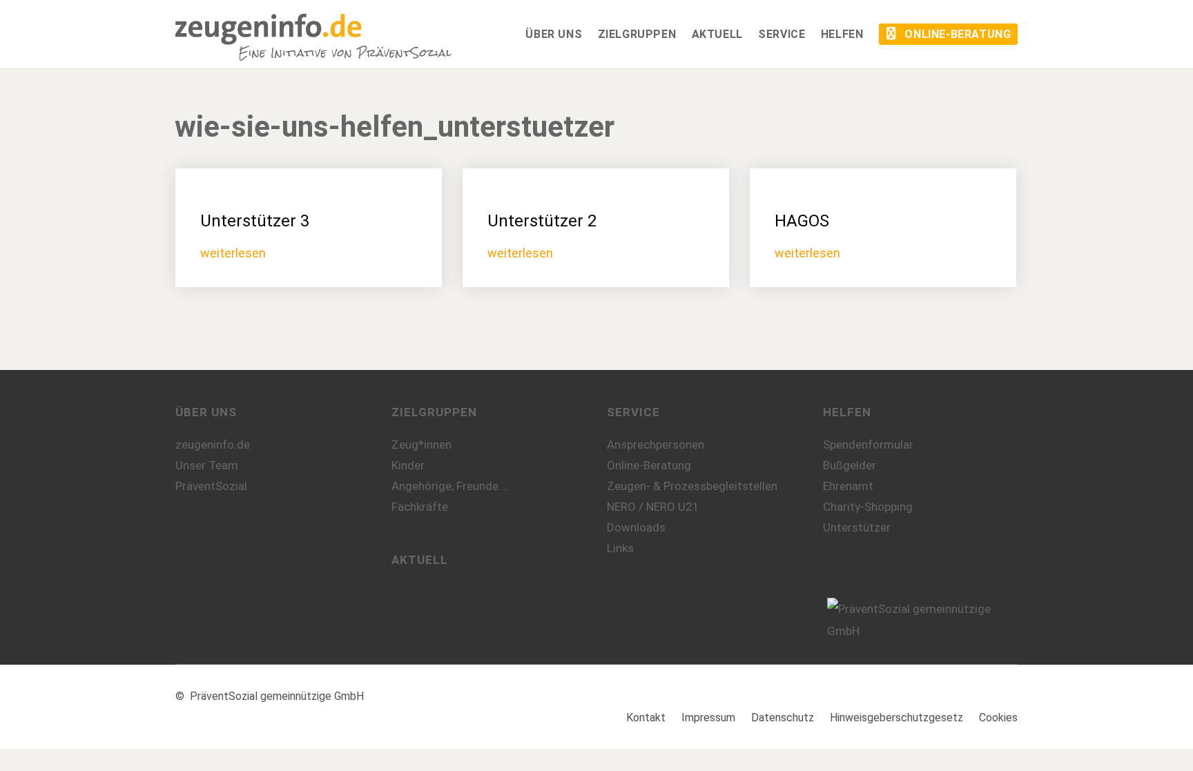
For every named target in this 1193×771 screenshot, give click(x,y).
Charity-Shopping (868, 507)
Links (620, 548)
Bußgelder (849, 465)
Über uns (206, 412)
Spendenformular (868, 444)
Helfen (847, 412)
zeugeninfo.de (212, 444)
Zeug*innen (421, 444)
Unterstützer (857, 527)
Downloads (636, 527)
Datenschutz (782, 717)
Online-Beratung (649, 465)
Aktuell (419, 560)
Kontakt (646, 717)
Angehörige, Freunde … (450, 486)
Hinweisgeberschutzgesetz (896, 717)
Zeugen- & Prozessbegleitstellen (692, 486)
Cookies (998, 717)
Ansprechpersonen (655, 444)
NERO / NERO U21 (653, 507)
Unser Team (206, 465)
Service (633, 412)
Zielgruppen (434, 412)
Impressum (708, 717)
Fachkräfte (419, 507)
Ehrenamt (848, 486)
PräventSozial (211, 486)
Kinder (408, 465)
